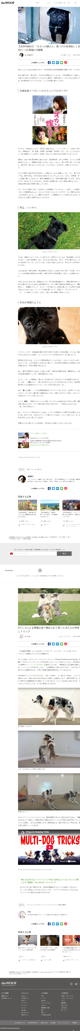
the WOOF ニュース (6, 998)
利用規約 (74, 1022)
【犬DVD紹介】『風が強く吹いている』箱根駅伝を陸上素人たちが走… (27, 514)
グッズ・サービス (46, 1003)
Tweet (53, 62)
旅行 (42, 1010)
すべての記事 (26, 537)
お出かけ (43, 1000)
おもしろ (23, 996)
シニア (63, 1000)
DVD (28, 469)
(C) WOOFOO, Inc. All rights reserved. (10, 1028)
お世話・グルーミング (67, 996)
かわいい (21, 956)
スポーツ (29, 524)
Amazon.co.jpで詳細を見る (39, 445)
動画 (60, 905)
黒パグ (40, 469)
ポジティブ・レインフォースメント (47, 905)
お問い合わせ (44, 1022)
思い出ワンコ (24, 1012)
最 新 (37, 3)
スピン (28, 959)
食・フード (64, 1010)
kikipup (38, 675)
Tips (42, 996)
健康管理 (63, 1003)
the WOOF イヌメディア (15, 537)
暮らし (43, 1012)
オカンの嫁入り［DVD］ (39, 433)
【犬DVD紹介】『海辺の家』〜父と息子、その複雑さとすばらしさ (49, 514)
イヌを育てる (34, 972)
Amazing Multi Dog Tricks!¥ (38, 869)
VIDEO (67, 959)
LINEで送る (61, 62)
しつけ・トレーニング (65, 636)
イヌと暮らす (44, 993)
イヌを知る (34, 537)
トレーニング (31, 905)
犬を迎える (64, 1007)
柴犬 (34, 959)
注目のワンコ (67, 956)
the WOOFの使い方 (33, 1022)
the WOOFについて (20, 1022)
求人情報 (53, 1022)
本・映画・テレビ (66, 55)
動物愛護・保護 (45, 1007)
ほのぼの (23, 1010)
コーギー (24, 959)
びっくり (23, 1007)
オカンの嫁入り (62, 149)
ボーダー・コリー (74, 959)
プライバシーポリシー (64, 1022)
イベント (43, 998)
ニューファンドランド (71, 526)
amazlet (39, 438)
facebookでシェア (49, 62)
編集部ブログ (4, 996)
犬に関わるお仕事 (46, 1015)
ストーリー (24, 1003)
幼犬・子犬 (64, 1005)
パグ (35, 469)
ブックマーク (57, 62)
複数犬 (64, 905)
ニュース (23, 1005)
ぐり (32, 469)
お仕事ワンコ (24, 998)
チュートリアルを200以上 (35, 664)
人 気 (48, 3)
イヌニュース (24, 993)
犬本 (33, 524)
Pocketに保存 (65, 62)
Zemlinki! (50, 252)
